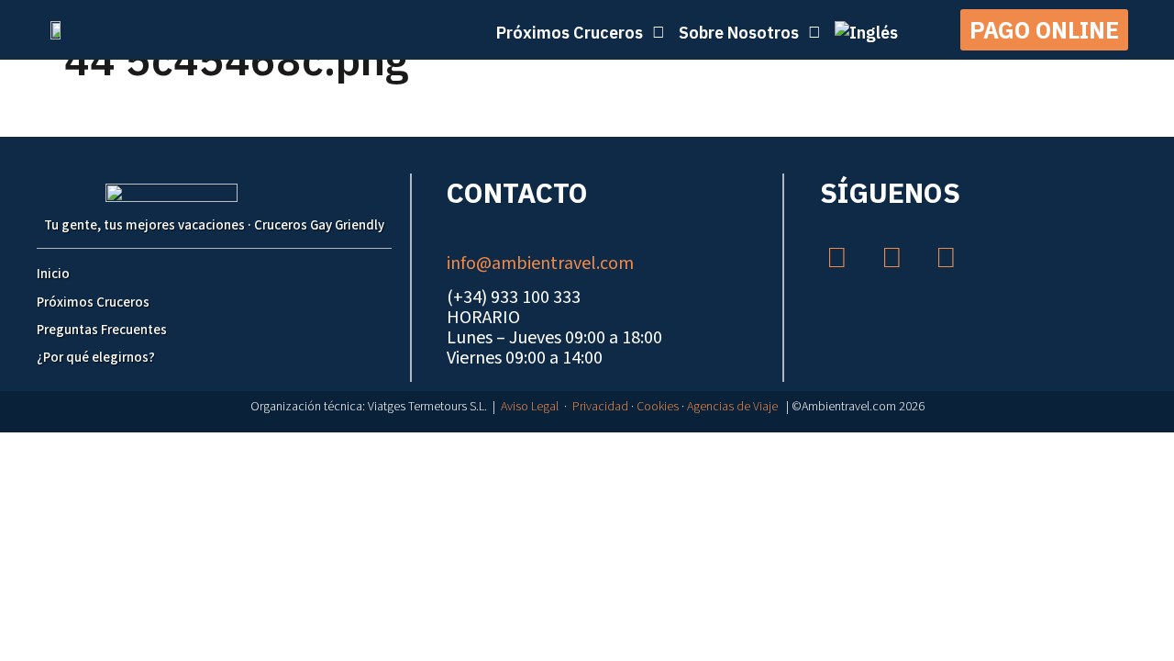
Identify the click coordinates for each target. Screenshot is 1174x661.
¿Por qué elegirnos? (96, 357)
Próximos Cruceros (93, 302)
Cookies (658, 407)
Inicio (53, 274)
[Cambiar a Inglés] (866, 33)
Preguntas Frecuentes (102, 330)
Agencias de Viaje (732, 407)
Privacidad (600, 407)
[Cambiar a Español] (596, 450)
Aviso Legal (530, 407)
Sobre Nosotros (739, 32)
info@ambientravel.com (540, 263)
